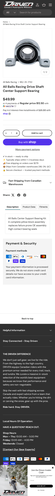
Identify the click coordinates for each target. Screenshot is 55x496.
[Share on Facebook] (19, 195)
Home (5, 22)
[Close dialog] (52, 467)
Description (13, 207)
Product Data (29, 207)
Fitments (43, 207)
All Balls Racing (10, 82)
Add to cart (37, 133)
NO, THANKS (41, 490)
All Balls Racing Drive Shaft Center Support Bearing (24, 24)
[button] (44, 5)
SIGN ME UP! (41, 486)
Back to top (27, 318)
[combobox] (27, 12)
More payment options (27, 149)
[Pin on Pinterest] (25, 195)
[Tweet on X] (13, 195)
